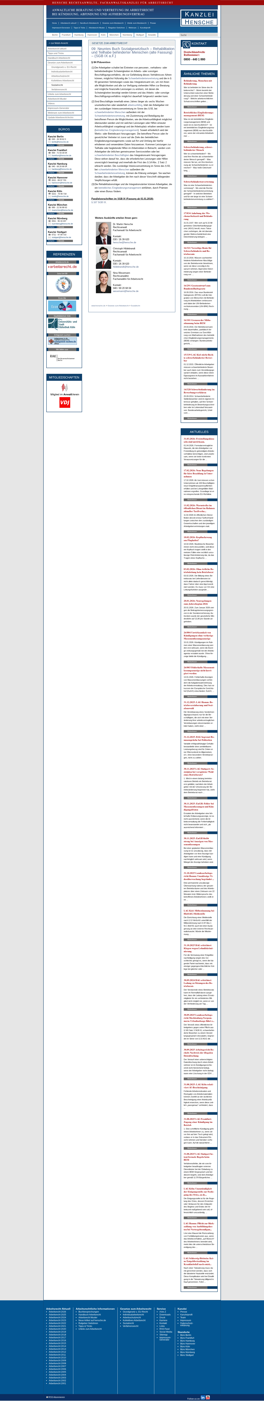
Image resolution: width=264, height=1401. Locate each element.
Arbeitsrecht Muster (97, 28)
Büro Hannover (187, 1343)
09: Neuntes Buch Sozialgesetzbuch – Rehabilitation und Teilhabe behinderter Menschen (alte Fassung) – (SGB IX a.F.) (132, 52)
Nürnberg (127, 35)
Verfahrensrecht (59, 89)
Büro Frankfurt (187, 1338)
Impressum (185, 1320)
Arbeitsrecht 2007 (57, 1366)
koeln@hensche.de (60, 196)
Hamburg (79, 35)
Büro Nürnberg (187, 1352)
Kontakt (163, 1323)
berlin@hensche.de (60, 142)
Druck (162, 1317)
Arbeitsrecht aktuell (68, 23)
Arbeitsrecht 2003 (57, 1377)
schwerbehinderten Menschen (110, 112)
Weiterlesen (192, 107)
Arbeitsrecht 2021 (57, 1326)
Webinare (132, 28)
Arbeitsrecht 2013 (57, 1349)
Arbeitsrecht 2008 (57, 1363)
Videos (51, 103)
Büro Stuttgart (187, 1355)
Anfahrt (51, 145)
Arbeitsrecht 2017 (57, 1337)
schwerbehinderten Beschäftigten (112, 155)
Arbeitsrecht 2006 (57, 1369)
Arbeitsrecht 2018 (57, 1334)
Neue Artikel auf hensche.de (92, 1320)
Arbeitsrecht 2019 (57, 1332)
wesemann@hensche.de (125, 291)
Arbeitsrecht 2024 (57, 1317)
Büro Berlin (185, 1335)
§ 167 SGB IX (98, 202)
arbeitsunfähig (135, 105)
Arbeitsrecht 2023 (57, 1320)
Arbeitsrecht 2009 (57, 1360)
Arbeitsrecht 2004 (57, 1375)
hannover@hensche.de (62, 183)
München (114, 35)
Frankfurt (66, 35)
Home (54, 23)
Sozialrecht (57, 85)
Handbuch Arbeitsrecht (89, 23)
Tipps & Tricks (79, 28)
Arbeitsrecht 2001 (57, 1383)
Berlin (55, 35)
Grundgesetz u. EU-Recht (63, 67)
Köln (103, 35)
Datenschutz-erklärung (186, 1324)
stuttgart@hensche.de (61, 237)
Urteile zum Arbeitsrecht (137, 23)
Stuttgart (140, 35)
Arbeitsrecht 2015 (57, 1343)
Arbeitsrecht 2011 (57, 1355)
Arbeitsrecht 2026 (57, 1312)
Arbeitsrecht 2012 (57, 1352)
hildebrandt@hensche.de (126, 266)
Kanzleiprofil (145, 28)
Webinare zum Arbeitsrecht (61, 113)
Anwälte (152, 35)
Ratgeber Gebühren (116, 28)
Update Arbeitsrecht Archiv (60, 117)
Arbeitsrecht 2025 (57, 1314)
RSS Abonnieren (56, 1397)
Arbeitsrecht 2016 (57, 1340)
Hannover (92, 35)
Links (162, 1326)
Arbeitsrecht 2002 (57, 1380)
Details (61, 145)
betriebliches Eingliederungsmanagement (116, 130)
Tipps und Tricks (56, 53)
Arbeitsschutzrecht (60, 76)
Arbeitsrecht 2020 (57, 1329)
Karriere (163, 1320)
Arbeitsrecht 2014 (57, 1346)
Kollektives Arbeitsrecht (62, 80)
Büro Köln (185, 1346)
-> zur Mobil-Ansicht (58, 43)
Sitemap (163, 1334)
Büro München (187, 1349)
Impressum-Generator (61, 28)
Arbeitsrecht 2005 (57, 1372)
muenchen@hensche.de (62, 210)
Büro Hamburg (187, 1341)
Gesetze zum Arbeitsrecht (113, 23)
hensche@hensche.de (124, 242)
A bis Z (162, 1312)
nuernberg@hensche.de (62, 224)
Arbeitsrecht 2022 (57, 1323)
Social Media (165, 1332)
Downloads (165, 1314)
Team (183, 1317)
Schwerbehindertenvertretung (143, 78)
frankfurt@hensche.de (61, 155)
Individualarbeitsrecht (61, 71)
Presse (153, 23)
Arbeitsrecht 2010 (57, 1357)
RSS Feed (164, 1329)
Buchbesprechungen (88, 1312)
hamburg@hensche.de (62, 169)
